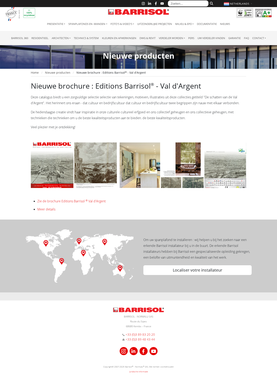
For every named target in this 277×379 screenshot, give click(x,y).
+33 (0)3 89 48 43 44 (140, 339)
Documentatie (207, 24)
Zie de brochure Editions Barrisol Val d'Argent (71, 201)
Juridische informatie (138, 371)
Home (35, 72)
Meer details (46, 209)
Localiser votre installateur (197, 270)
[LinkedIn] (149, 3)
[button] (238, 3)
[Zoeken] (211, 3)
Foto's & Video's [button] (121, 24)
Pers (191, 38)
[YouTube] (162, 3)
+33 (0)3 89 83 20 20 (140, 334)
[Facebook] (156, 3)
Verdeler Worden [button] (171, 38)
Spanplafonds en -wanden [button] (86, 24)
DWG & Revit (148, 38)
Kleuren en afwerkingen (119, 38)
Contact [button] (258, 38)
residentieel (39, 38)
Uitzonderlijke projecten (154, 24)
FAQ (246, 38)
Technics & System (86, 38)
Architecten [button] (60, 38)
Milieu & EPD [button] (183, 24)
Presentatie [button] (55, 24)
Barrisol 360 (19, 38)
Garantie (234, 38)
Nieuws (225, 24)
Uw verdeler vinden (211, 38)
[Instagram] (143, 3)
